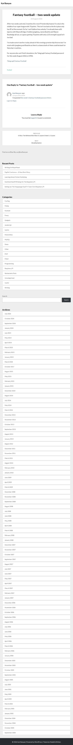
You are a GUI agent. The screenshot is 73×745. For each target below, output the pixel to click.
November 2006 (10, 607)
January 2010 (9, 473)
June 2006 (8, 631)
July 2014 (8, 400)
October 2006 (9, 612)
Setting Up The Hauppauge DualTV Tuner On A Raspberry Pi (24, 187)
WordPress (38, 742)
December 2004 (10, 718)
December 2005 (10, 660)
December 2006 (10, 603)
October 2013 (9, 424)
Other (7, 249)
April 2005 (8, 699)
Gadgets (7, 220)
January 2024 (9, 328)
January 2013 (9, 439)
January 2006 (9, 656)
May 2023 (8, 338)
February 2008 (9, 535)
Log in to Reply (11, 101)
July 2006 (8, 627)
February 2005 (9, 708)
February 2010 (9, 468)
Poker (7, 259)
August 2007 (9, 564)
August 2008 (9, 506)
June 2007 (8, 574)
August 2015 (9, 371)
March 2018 (9, 362)
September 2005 (10, 675)
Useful (7, 283)
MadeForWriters (55, 742)
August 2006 (9, 622)
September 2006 (10, 617)
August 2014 (9, 395)
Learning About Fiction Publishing (16, 177)
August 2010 (9, 463)
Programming (9, 263)
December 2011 (10, 448)
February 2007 (9, 593)
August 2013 (9, 434)
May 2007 (8, 578)
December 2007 (10, 545)
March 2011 (9, 458)
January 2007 (9, 598)
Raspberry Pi (9, 268)
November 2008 (10, 497)
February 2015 (9, 381)
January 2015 (9, 386)
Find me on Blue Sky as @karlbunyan (15, 152)
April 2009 (8, 482)
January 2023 (9, 357)
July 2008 (8, 511)
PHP (6, 254)
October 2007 (9, 554)
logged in (34, 118)
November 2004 (10, 723)
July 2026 (8, 314)
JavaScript (8, 225)
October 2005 (9, 670)
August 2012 (9, 444)
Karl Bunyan (16, 93)
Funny (7, 215)
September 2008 (10, 501)
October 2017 (9, 367)
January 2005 (9, 713)
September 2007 (10, 559)
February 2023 (9, 352)
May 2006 (8, 636)
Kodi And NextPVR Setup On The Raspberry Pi (20, 182)
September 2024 (10, 323)
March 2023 (9, 347)
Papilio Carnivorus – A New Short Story (17, 172)
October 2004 (9, 728)
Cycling (7, 201)
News (6, 244)
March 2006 (9, 646)
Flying (7, 206)
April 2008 (8, 525)
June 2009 (8, 477)
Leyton (7, 230)
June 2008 (8, 516)
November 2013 (10, 419)
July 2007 (8, 569)
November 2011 (10, 453)
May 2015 (8, 376)
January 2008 (9, 540)
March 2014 (9, 410)
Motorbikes (9, 235)
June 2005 (8, 689)
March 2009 (9, 487)
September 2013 (10, 429)
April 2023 (8, 342)
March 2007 (9, 588)
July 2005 (8, 684)
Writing (7, 288)
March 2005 (9, 704)
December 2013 (10, 415)
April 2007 (8, 583)
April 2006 (8, 641)
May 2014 (8, 405)
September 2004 (10, 733)
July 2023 (8, 333)
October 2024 (9, 318)
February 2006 (9, 651)
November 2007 (10, 550)
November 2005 (10, 665)
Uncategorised (9, 278)
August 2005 (9, 680)
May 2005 (8, 694)
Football (9, 70)
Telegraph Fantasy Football (16, 61)
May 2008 (8, 521)
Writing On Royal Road (12, 167)
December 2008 (10, 492)
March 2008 (9, 530)
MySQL (7, 239)
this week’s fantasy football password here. (36, 98)
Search (4, 296)
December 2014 (10, 391)
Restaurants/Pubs (10, 273)
